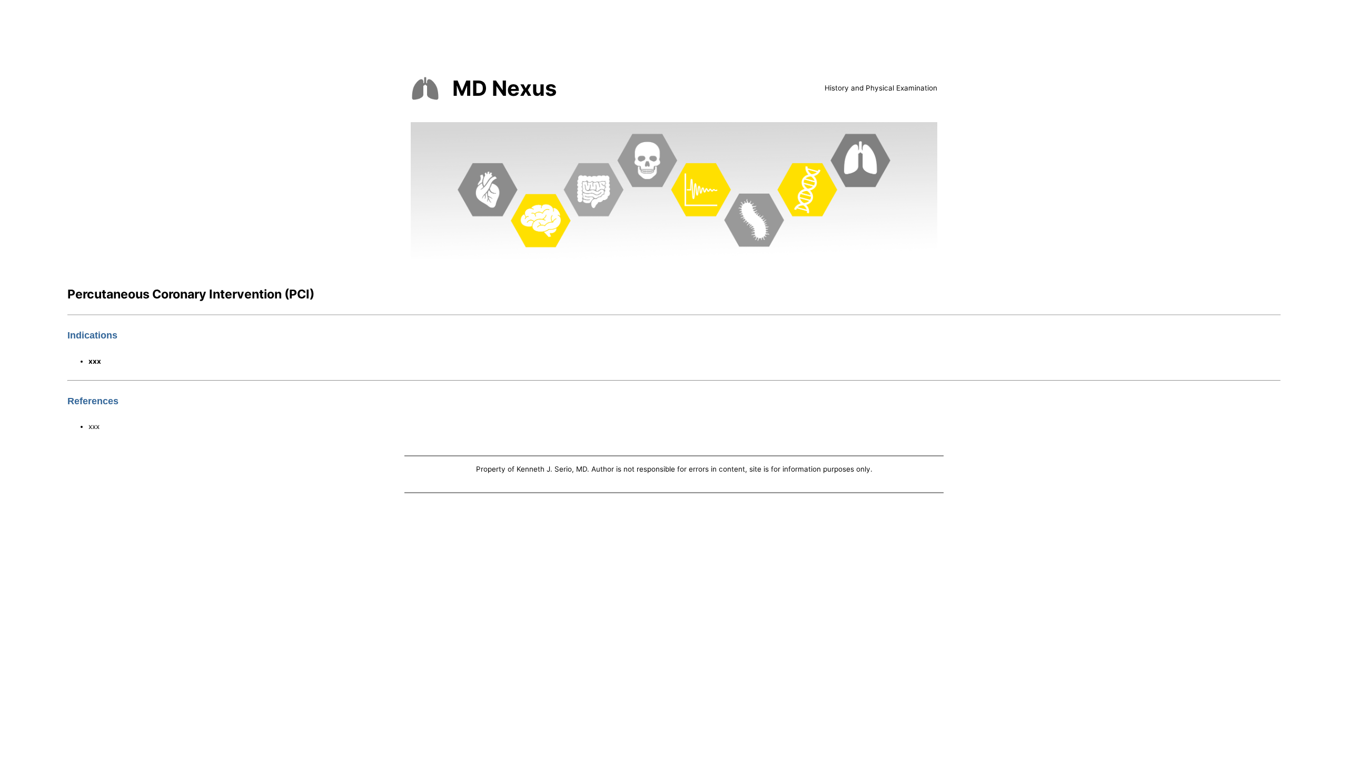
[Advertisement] (674, 574)
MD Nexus (504, 88)
